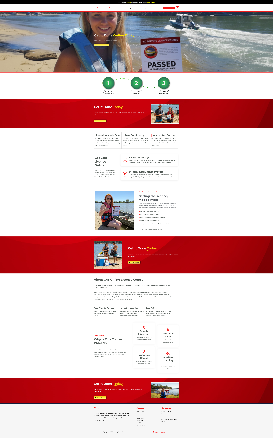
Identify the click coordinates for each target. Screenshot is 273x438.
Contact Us (150, 8)
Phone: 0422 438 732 (166, 411)
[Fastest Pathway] (125, 160)
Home (121, 8)
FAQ (145, 8)
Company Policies (140, 425)
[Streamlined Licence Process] (125, 174)
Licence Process (138, 8)
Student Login (128, 8)
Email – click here (165, 414)
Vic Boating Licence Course (104, 8)
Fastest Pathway (139, 157)
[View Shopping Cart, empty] (177, 7)
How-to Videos (140, 418)
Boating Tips (139, 420)
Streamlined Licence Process (146, 171)
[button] (169, 8)
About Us (138, 423)
